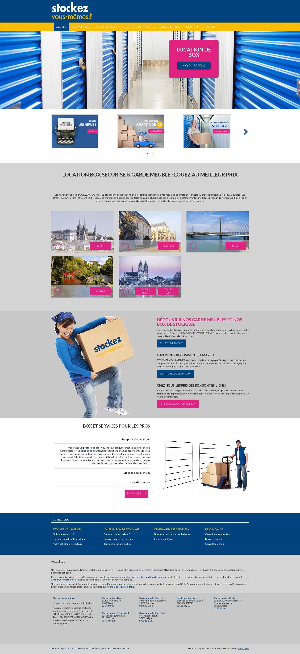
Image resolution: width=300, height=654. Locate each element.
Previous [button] (54, 131)
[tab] (102, 439)
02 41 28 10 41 (220, 608)
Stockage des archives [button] (137, 472)
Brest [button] (236, 245)
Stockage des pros (167, 26)
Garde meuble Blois (112, 598)
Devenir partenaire (120, 648)
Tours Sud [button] (168, 291)
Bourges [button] (168, 245)
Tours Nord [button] (146, 291)
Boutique (192, 26)
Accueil (61, 26)
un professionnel (89, 447)
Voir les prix (194, 65)
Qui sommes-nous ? (63, 534)
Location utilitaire (135, 26)
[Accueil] (72, 10)
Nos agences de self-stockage (69, 538)
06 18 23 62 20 (183, 606)
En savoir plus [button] (136, 493)
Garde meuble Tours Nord (115, 613)
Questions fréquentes (217, 534)
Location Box (105, 26)
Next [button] (245, 131)
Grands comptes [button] (140, 482)
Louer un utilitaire (163, 538)
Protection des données (79, 648)
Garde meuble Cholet (225, 598)
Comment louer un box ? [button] (175, 373)
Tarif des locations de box (117, 543)
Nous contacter (213, 538)
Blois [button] (100, 245)
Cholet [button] (100, 290)
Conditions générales (100, 648)
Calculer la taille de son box (118, 538)
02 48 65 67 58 (146, 606)
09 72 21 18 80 (108, 621)
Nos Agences (80, 26)
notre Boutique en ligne (120, 586)
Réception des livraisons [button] (135, 439)
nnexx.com (244, 648)
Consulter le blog (214, 543)
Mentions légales (59, 648)
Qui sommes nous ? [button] (172, 343)
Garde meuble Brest (187, 598)
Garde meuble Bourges (151, 598)
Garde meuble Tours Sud (152, 613)
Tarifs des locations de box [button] (178, 403)
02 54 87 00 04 (108, 606)
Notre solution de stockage (67, 543)
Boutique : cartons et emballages (172, 534)
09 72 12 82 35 (146, 621)
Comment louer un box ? (117, 534)
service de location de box (147, 576)
